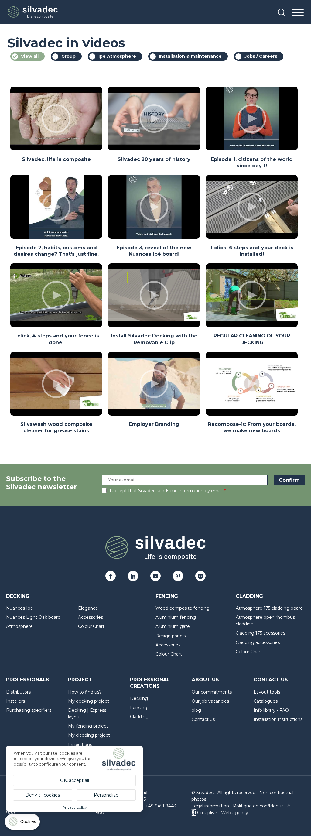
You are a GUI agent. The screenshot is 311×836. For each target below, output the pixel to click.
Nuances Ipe (19, 608)
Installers (15, 701)
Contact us (203, 719)
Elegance (88, 608)
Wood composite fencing (183, 608)
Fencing (167, 596)
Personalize (106, 795)
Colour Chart (91, 626)
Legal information (210, 806)
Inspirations (80, 744)
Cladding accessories (258, 642)
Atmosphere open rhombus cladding (265, 621)
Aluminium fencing (176, 617)
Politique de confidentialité (261, 806)
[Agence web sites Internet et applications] (193, 812)
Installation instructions (278, 719)
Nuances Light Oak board (33, 617)
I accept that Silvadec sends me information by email (166, 490)
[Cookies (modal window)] (23, 823)
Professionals (27, 680)
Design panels (171, 636)
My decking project (88, 701)
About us (205, 680)
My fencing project (88, 726)
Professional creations (150, 683)
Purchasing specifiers (28, 710)
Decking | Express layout (87, 714)
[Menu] (298, 13)
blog (196, 710)
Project (80, 680)
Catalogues (266, 701)
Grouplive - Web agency (222, 812)
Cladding (249, 596)
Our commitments (212, 692)
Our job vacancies (210, 701)
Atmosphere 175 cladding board (269, 608)
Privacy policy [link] (74, 807)
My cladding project (89, 735)
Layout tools (267, 692)
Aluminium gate (173, 626)
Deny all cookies (43, 795)
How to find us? (85, 692)
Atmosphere (19, 626)
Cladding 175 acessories (260, 633)
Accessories (90, 617)
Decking (17, 596)
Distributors (18, 692)
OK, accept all (74, 780)
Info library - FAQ (271, 710)
